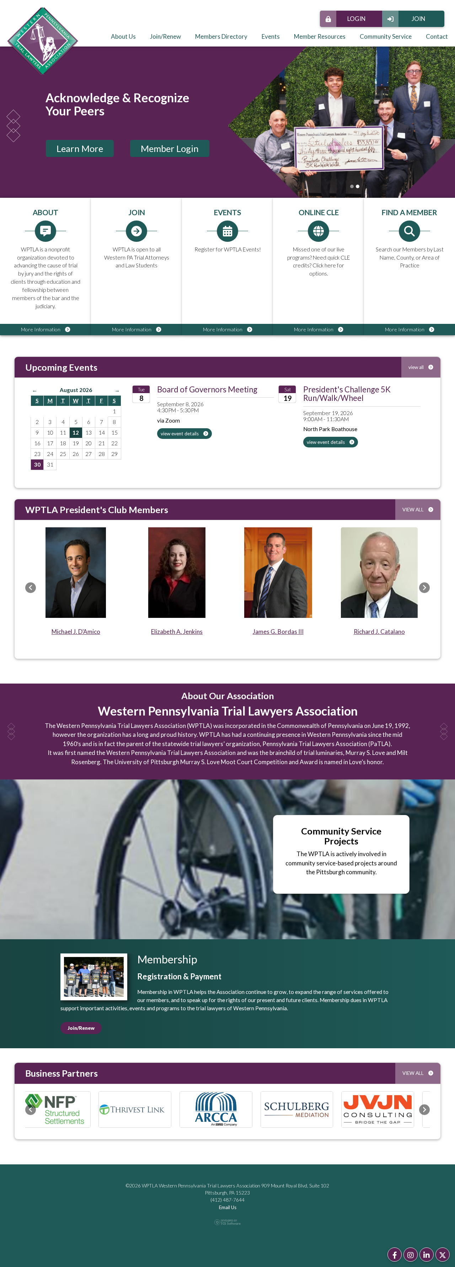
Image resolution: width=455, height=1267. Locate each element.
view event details (180, 433)
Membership (167, 959)
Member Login (170, 148)
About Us (123, 36)
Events (271, 36)
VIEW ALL (413, 509)
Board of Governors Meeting (207, 389)
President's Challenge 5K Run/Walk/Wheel (347, 394)
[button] (30, 587)
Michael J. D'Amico (76, 631)
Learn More (80, 148)
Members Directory (221, 36)
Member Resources (320, 36)
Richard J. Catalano (379, 631)
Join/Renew (165, 36)
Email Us (227, 1206)
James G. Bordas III (278, 631)
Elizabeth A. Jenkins (177, 631)
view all (416, 367)
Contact (437, 36)
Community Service (386, 36)
